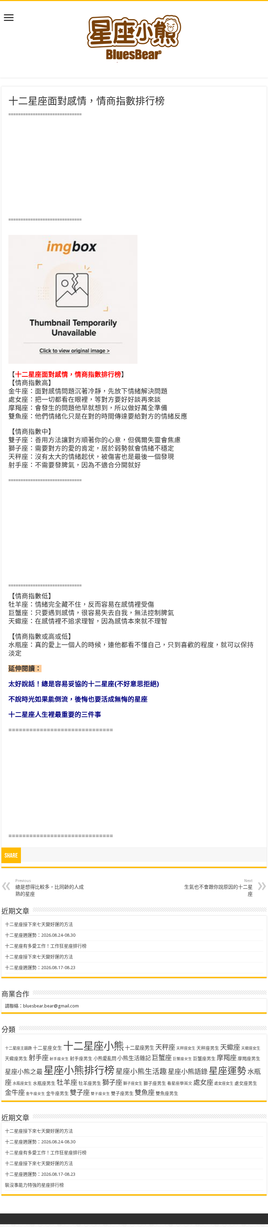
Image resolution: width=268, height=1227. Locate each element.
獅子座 (112, 1083)
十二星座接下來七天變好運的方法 (39, 924)
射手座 (39, 1058)
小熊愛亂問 (105, 1058)
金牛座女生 (35, 1093)
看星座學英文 (179, 1083)
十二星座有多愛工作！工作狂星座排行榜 (46, 946)
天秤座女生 (185, 1048)
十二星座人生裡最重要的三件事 (54, 714)
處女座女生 (223, 1083)
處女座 (203, 1083)
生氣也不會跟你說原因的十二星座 (218, 888)
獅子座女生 (132, 1083)
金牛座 (15, 1093)
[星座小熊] (134, 34)
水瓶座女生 (22, 1083)
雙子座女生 (100, 1093)
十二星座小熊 (93, 1046)
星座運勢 (227, 1070)
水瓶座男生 (44, 1083)
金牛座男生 (57, 1093)
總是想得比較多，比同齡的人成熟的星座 (49, 888)
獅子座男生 (154, 1083)
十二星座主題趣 (18, 1048)
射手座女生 (59, 1059)
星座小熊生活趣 (141, 1071)
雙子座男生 (122, 1093)
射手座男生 (81, 1058)
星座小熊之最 (24, 1071)
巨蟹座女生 (182, 1059)
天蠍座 (230, 1047)
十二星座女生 (47, 1048)
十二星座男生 (139, 1048)
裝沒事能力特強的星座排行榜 (34, 1185)
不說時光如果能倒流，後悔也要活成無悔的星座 (78, 699)
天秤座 (165, 1047)
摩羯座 (227, 1058)
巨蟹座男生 (204, 1058)
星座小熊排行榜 (79, 1070)
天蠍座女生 (250, 1048)
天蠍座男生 (16, 1058)
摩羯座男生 (249, 1058)
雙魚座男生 (167, 1093)
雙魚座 (145, 1093)
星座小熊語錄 (188, 1072)
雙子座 (80, 1093)
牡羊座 (67, 1083)
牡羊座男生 (90, 1083)
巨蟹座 (162, 1058)
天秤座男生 (207, 1048)
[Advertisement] (134, 167)
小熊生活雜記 (134, 1058)
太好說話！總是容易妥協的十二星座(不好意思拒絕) (83, 684)
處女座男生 (245, 1083)
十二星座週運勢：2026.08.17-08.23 (40, 967)
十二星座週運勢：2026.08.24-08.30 (40, 935)
